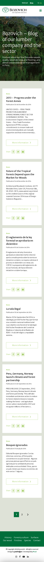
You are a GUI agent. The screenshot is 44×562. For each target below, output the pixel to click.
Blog (31, 3)
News (8, 94)
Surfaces (34, 537)
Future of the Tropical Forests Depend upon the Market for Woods (20, 174)
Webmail (25, 3)
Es (38, 3)
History (8, 537)
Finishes (18, 540)
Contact (36, 540)
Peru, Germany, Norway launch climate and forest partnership (20, 377)
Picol (34, 552)
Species (27, 540)
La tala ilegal (13, 308)
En (41, 3)
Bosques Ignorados (16, 445)
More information (20, 142)
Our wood (7, 540)
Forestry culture (21, 537)
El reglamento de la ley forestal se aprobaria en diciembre (19, 240)
